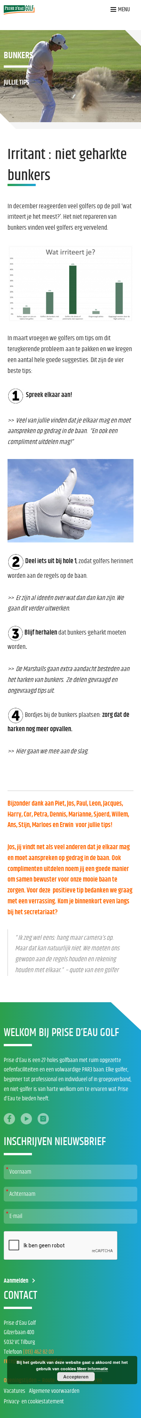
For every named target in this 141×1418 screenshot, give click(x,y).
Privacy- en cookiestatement (34, 1401)
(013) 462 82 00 (38, 1352)
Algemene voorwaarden (54, 1391)
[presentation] (61, 1245)
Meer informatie (92, 1368)
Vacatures (14, 1391)
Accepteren (75, 1376)
